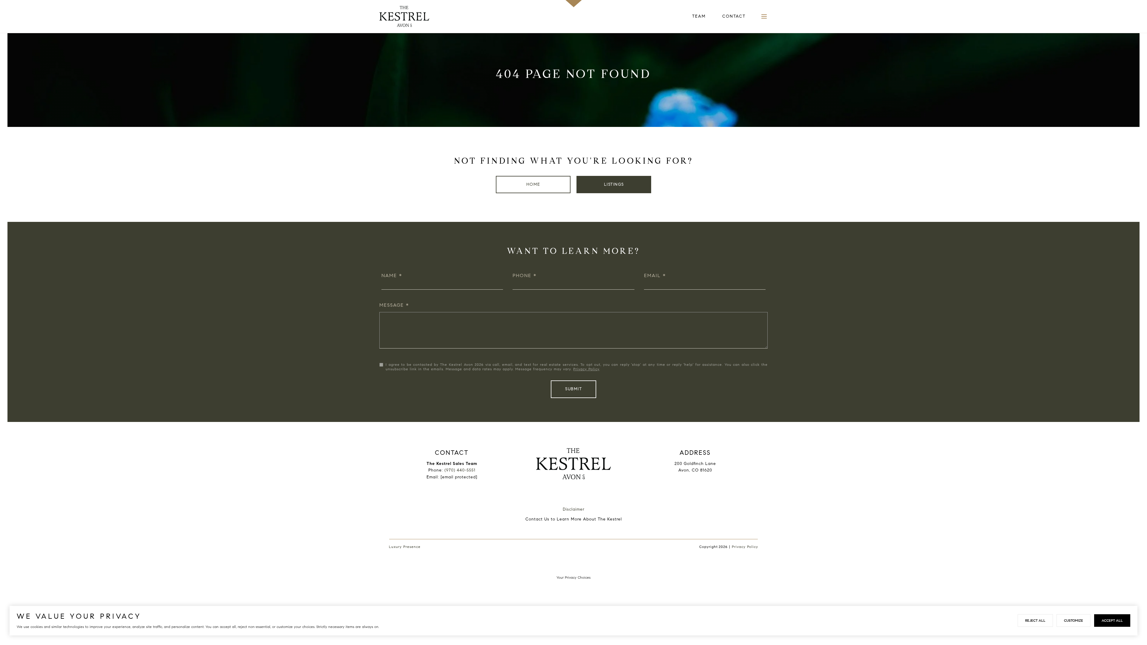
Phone (522, 275)
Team (699, 16)
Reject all (1035, 620)
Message (391, 305)
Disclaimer (574, 509)
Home (533, 184)
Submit (573, 388)
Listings (614, 184)
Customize (1073, 620)
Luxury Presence (405, 546)
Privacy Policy (586, 369)
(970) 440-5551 (460, 470)
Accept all (1112, 620)
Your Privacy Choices (573, 577)
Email (652, 275)
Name (389, 275)
